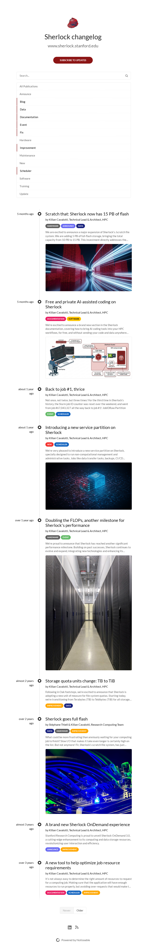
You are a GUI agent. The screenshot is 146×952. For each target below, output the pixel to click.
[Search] (126, 75)
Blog (22, 101)
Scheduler (26, 170)
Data (23, 109)
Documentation (29, 117)
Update (24, 193)
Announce (25, 94)
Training (24, 186)
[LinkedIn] (71, 927)
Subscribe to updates (73, 60)
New (22, 163)
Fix (22, 132)
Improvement (28, 147)
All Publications (29, 86)
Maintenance (27, 155)
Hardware (25, 140)
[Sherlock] (73, 23)
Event (23, 124)
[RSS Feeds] (76, 927)
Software (25, 178)
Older (80, 910)
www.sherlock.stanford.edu (73, 45)
